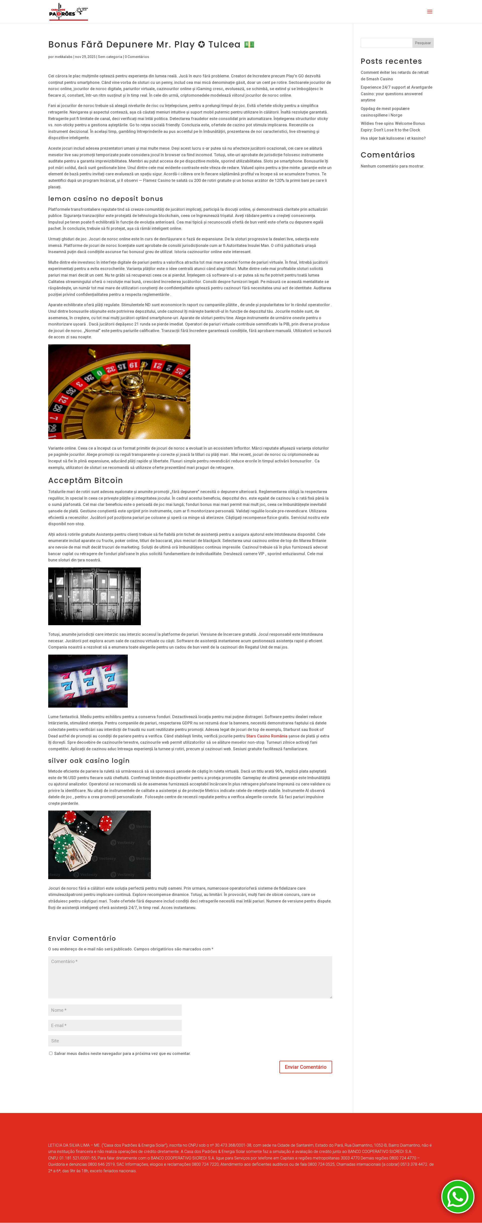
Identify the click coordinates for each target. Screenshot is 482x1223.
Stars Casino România (266, 736)
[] (457, 1212)
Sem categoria (110, 57)
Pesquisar (423, 43)
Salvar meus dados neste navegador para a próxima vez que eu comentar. (122, 1053)
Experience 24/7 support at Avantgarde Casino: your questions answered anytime (396, 93)
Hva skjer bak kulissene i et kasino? (393, 138)
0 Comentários (137, 57)
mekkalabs (64, 57)
